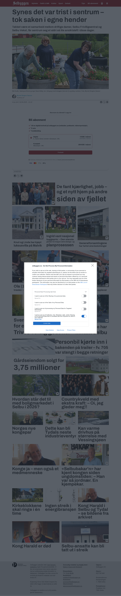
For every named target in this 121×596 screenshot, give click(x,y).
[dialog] (60, 298)
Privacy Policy (71, 330)
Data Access (60, 330)
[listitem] (60, 292)
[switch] (83, 296)
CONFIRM (46, 323)
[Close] (93, 266)
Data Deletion (50, 330)
